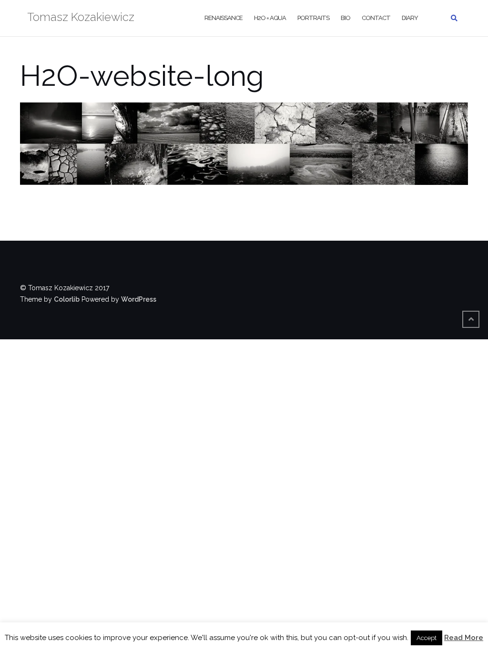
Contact (376, 17)
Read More (463, 637)
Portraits (313, 17)
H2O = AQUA (270, 17)
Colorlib (67, 299)
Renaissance (223, 17)
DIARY (410, 17)
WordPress (138, 299)
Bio (345, 17)
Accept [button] (427, 637)
